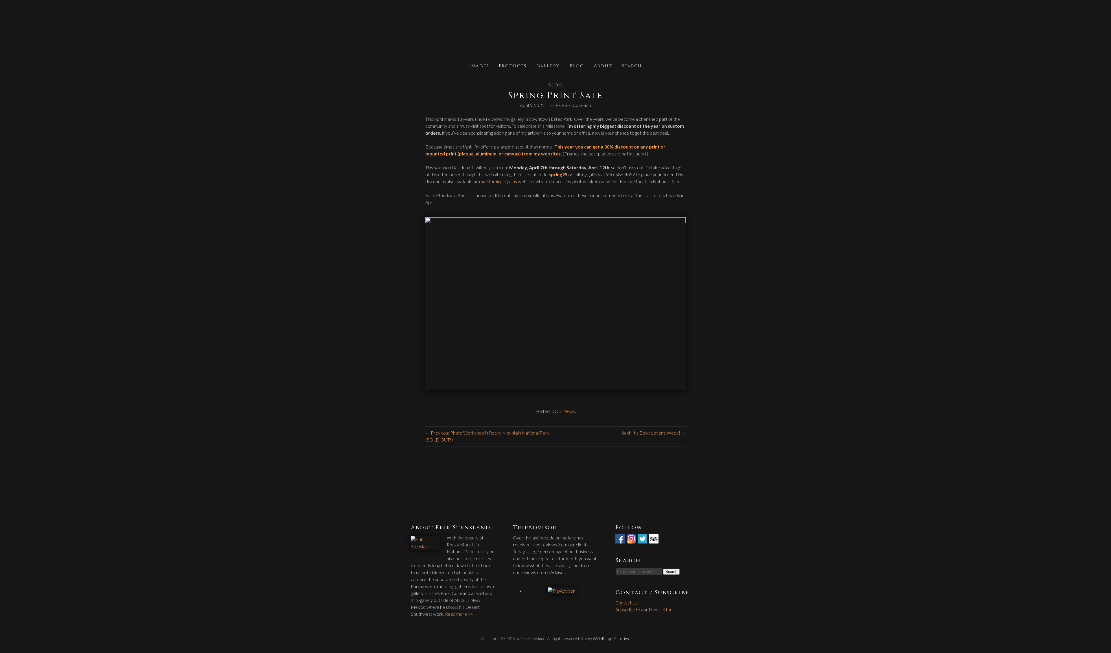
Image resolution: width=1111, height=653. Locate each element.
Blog (577, 65)
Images (479, 65)
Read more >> (459, 614)
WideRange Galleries (611, 638)
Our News (565, 411)
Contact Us (626, 602)
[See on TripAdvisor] (654, 540)
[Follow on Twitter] (643, 540)
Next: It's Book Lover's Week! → (653, 432)
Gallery (548, 65)
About (603, 65)
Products (513, 65)
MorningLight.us (501, 181)
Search (632, 65)
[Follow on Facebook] (620, 540)
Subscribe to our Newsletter (643, 609)
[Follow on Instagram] (632, 540)
